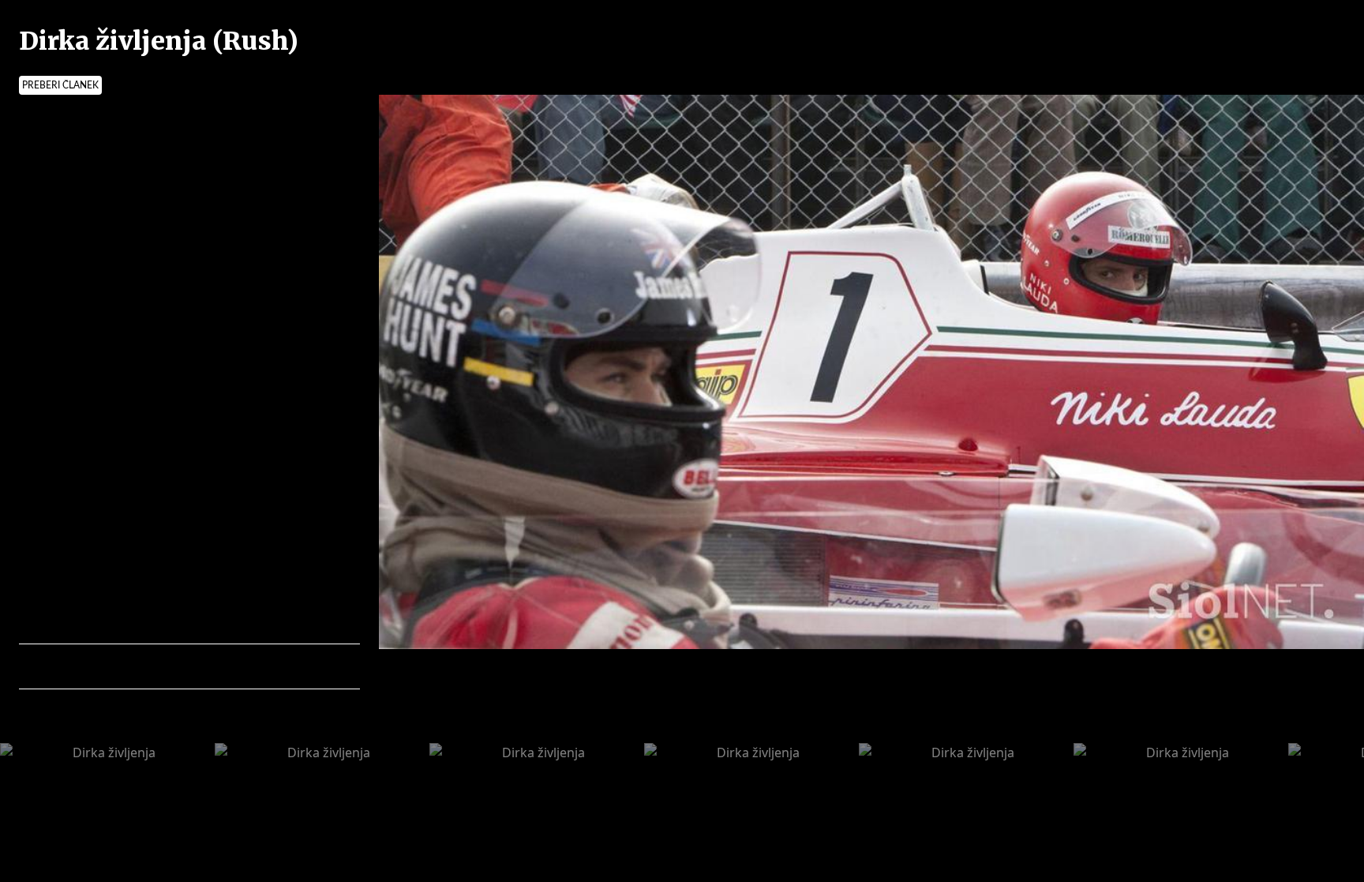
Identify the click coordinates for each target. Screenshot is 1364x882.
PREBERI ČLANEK (60, 85)
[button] (99, 666)
